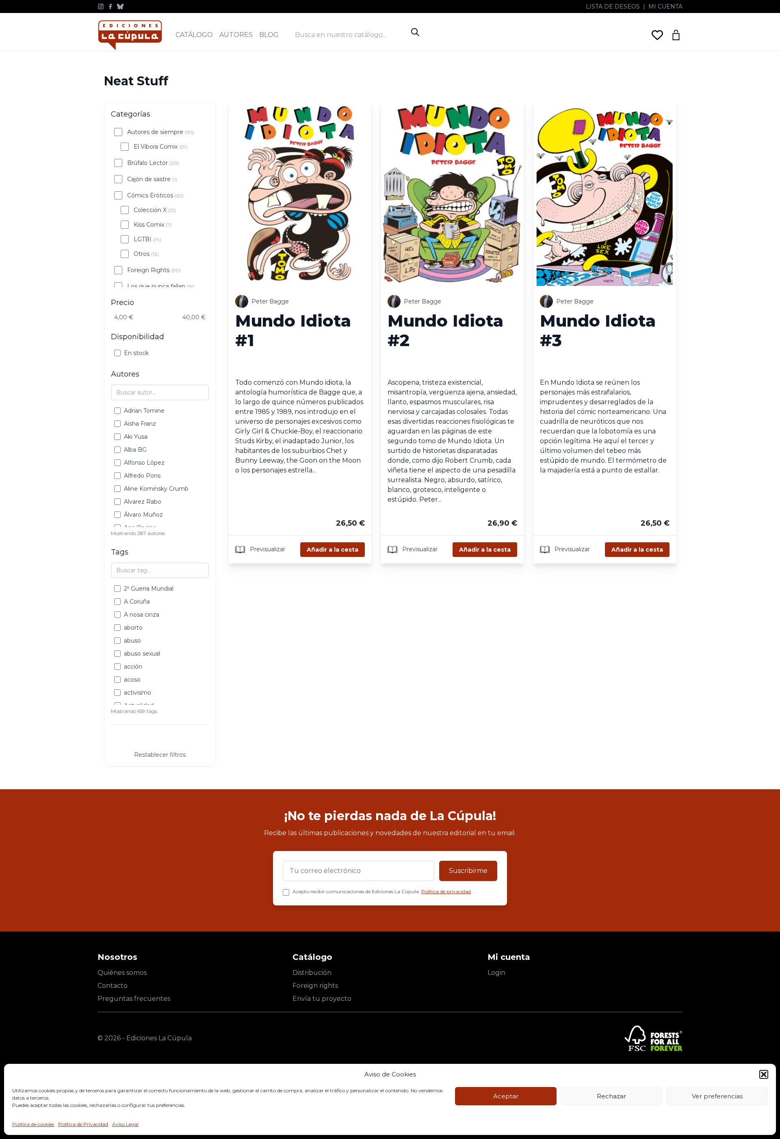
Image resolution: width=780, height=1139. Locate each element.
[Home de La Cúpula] (130, 35)
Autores (236, 35)
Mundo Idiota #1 (293, 330)
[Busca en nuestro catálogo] (351, 35)
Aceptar (505, 1096)
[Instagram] (101, 6)
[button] (764, 1074)
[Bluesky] (120, 6)
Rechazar (611, 1096)
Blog (269, 35)
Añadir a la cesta (332, 549)
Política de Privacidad (83, 1124)
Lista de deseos (613, 6)
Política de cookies (33, 1124)
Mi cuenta (665, 6)
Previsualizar (266, 548)
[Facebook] (110, 6)
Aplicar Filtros (160, 739)
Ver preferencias (717, 1096)
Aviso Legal (125, 1124)
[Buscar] (415, 32)
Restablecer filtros (160, 754)
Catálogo (194, 35)
